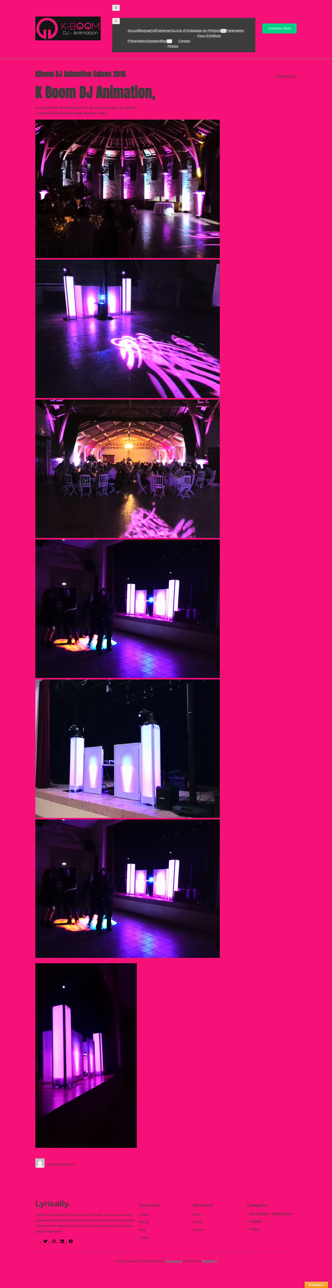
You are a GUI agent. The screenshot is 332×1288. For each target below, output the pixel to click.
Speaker (153, 41)
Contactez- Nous (279, 28)
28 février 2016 (286, 76)
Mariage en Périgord (205, 30)
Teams (197, 1222)
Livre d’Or (181, 30)
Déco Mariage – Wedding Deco (270, 1213)
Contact (184, 41)
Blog (163, 41)
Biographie (147, 30)
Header (144, 1214)
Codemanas (173, 1261)
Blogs (197, 1214)
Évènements (164, 30)
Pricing (144, 1222)
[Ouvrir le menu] (116, 8)
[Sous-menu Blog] (169, 41)
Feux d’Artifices (209, 36)
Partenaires (235, 30)
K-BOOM (255, 1221)
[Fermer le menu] (116, 21)
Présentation (137, 41)
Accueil (133, 30)
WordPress (209, 1261)
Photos (173, 46)
